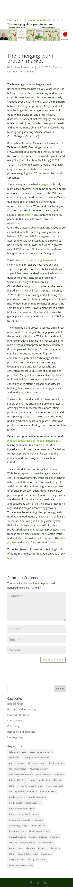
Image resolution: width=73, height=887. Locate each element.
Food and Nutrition (50, 20)
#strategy (55, 848)
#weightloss (46, 853)
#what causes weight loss (21, 865)
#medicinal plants (17, 831)
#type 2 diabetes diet (28, 853)
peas (28, 214)
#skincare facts (16, 848)
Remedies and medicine (21, 731)
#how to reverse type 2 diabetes (24, 814)
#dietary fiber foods (18, 780)
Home (10, 20)
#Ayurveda (14, 757)
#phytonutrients (27, 842)
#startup (30, 848)
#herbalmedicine (48, 791)
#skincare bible (46, 842)
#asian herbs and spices (41, 751)
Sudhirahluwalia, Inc (22, 67)
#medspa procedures (39, 831)
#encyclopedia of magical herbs (46, 780)
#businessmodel (56, 763)
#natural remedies (38, 836)
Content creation (26, 20)
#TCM (11, 853)
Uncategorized (15, 737)
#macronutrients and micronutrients (26, 819)
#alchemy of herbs (17, 751)
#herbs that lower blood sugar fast (25, 802)
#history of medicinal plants (22, 808)
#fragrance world (54, 785)
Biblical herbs (15, 703)
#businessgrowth (17, 763)
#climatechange (43, 774)
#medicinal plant (39, 825)
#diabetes (59, 774)
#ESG (11, 785)
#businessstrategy (17, 768)
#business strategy (39, 768)
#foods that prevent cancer (30, 785)
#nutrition (55, 836)
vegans (46, 184)
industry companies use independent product (33, 440)
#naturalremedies (17, 836)
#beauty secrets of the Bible (35, 757)
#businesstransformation (21, 774)
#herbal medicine (17, 797)
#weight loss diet (17, 859)
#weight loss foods (37, 859)
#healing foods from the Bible (23, 791)
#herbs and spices (37, 797)
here (10, 558)
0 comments (27, 71)
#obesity (13, 842)
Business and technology (21, 709)
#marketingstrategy (18, 825)
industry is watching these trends (37, 260)
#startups (42, 848)
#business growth (36, 763)
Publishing (13, 726)
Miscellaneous (15, 720)
